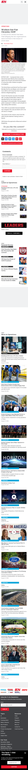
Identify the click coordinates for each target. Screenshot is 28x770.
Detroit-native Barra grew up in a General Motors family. (13, 547)
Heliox (3, 585)
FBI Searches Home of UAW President (8, 259)
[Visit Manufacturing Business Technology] (17, 692)
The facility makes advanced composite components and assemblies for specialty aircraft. (13, 446)
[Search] (21, 2)
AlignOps (3, 520)
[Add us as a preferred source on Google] (20, 139)
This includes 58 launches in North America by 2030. (12, 511)
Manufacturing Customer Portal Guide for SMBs (9, 279)
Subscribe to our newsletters (14, 134)
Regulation (5, 246)
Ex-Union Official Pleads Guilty (9, 269)
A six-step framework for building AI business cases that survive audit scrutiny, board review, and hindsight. (13, 359)
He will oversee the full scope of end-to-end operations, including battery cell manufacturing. (13, 575)
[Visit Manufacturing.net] (10, 692)
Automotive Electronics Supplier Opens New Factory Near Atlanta (13, 637)
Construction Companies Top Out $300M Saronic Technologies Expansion (12, 609)
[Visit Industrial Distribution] (3, 692)
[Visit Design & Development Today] (3, 690)
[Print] (2, 139)
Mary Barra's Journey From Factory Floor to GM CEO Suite (13, 543)
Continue (14, 766)
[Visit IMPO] (24, 690)
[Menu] (25, 2)
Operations (5, 26)
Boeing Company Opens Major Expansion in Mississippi (9, 214)
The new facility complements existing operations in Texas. (13, 418)
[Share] (6, 139)
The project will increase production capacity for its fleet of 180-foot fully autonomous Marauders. (13, 612)
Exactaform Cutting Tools (8, 483)
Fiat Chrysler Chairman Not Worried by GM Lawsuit (9, 250)
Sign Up (5, 709)
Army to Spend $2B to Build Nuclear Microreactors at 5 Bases (10, 665)
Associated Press (8, 43)
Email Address (6, 163)
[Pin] (16, 139)
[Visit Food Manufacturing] (10, 690)
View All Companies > (14, 233)
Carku (2, 677)
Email (2, 702)
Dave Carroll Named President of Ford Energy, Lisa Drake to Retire (13, 572)
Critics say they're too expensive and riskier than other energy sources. (13, 668)
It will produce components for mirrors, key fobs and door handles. (13, 640)
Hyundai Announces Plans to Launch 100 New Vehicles (13, 508)
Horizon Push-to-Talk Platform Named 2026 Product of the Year (13, 471)
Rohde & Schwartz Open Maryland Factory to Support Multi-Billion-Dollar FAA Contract (8, 206)
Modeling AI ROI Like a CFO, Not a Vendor (9, 188)
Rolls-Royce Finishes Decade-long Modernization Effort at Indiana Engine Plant (9, 197)
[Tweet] (13, 139)
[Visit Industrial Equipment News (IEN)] (17, 690)
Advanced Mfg (5, 440)
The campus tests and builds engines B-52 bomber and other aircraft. (14, 388)
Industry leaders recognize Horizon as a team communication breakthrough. (12, 474)
